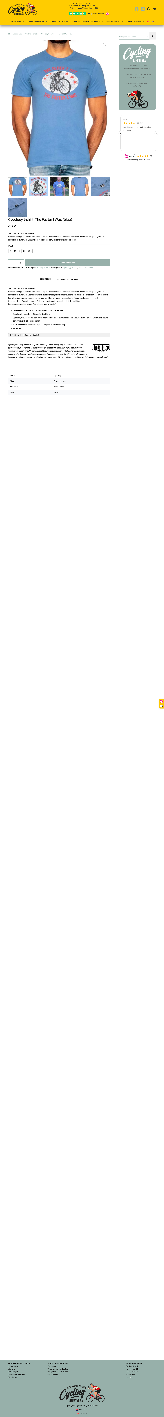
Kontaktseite (13, 1366)
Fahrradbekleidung (35, 21)
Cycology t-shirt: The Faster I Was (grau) (59, 1336)
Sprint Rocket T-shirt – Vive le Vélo (59, 857)
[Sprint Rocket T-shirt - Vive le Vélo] (59, 785)
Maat (10, 246)
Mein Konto (12, 1377)
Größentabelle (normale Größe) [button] (25, 335)
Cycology (67, 267)
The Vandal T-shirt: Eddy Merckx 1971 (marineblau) (59, 1014)
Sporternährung (134, 21)
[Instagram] (143, 9)
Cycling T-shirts (43, 267)
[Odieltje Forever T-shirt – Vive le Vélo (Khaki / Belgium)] (59, 1098)
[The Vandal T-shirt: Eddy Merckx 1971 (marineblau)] (59, 941)
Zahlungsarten (53, 1366)
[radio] (10, 251)
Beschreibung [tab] (45, 279)
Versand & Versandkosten (58, 1369)
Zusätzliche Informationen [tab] (67, 279)
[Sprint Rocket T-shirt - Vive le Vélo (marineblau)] (59, 628)
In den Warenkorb (67, 263)
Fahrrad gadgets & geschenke (63, 21)
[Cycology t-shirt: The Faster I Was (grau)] (59, 1258)
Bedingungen (13, 1372)
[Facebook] (137, 9)
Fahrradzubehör (113, 21)
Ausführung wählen (84, 556)
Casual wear (15, 21)
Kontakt (129, 1377)
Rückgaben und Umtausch (58, 1372)
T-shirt (74, 267)
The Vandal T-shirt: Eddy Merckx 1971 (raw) (59, 544)
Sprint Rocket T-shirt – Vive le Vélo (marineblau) (59, 701)
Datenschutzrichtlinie (16, 1374)
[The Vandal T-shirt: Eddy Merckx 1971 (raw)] (59, 471)
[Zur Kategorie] (152, 36)
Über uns (11, 1369)
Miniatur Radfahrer (91, 21)
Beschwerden (53, 1374)
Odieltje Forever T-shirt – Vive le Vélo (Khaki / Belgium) (59, 1170)
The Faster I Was (85, 267)
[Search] (148, 9)
